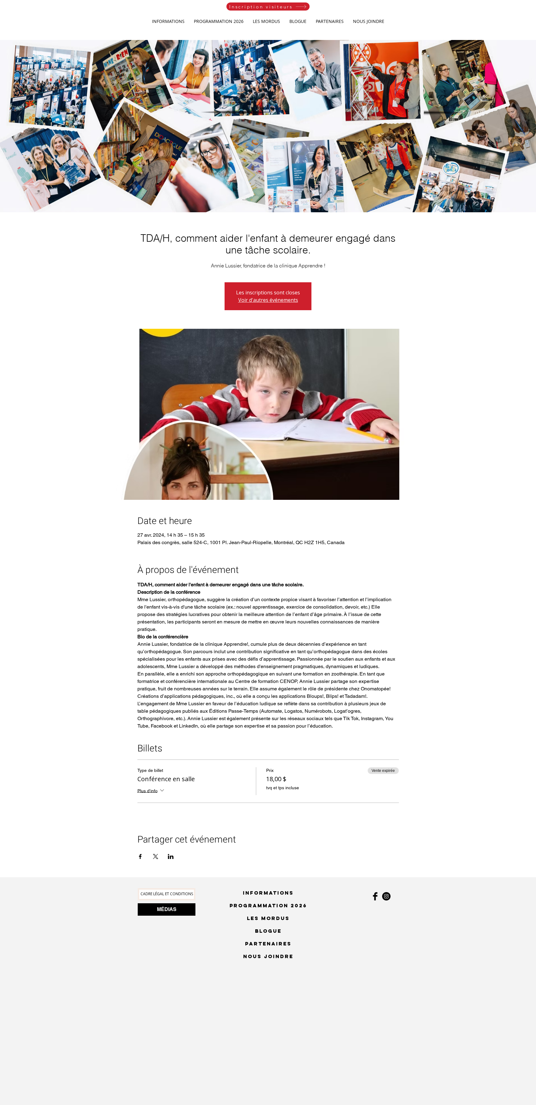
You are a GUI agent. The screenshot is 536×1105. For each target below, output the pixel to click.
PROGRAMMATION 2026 (268, 905)
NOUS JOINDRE (268, 956)
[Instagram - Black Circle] (386, 896)
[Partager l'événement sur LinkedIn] (171, 856)
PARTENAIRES (268, 943)
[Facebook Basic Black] (375, 896)
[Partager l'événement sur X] (156, 856)
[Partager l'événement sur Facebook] (140, 856)
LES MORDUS (268, 918)
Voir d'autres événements (268, 300)
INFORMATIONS (268, 893)
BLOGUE (268, 931)
